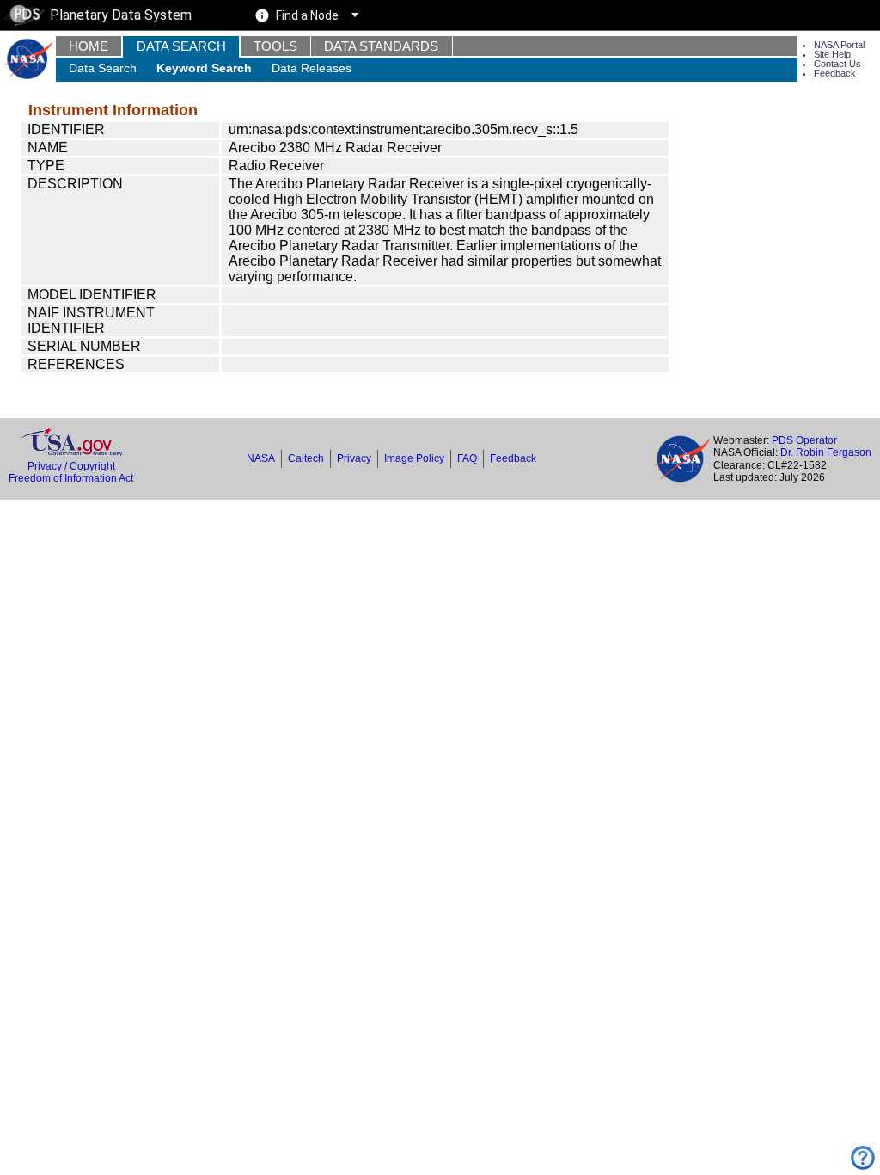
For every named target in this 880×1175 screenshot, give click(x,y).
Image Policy (414, 458)
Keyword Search (204, 68)
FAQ (467, 458)
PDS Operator (804, 440)
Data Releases (311, 68)
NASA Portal (839, 45)
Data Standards (381, 46)
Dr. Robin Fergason (825, 452)
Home (88, 46)
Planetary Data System (121, 15)
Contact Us (837, 63)
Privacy (354, 458)
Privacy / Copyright (71, 466)
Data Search (181, 46)
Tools (275, 46)
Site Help (832, 54)
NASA (261, 458)
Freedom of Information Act (71, 478)
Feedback (835, 73)
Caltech (306, 458)
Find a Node (307, 15)
